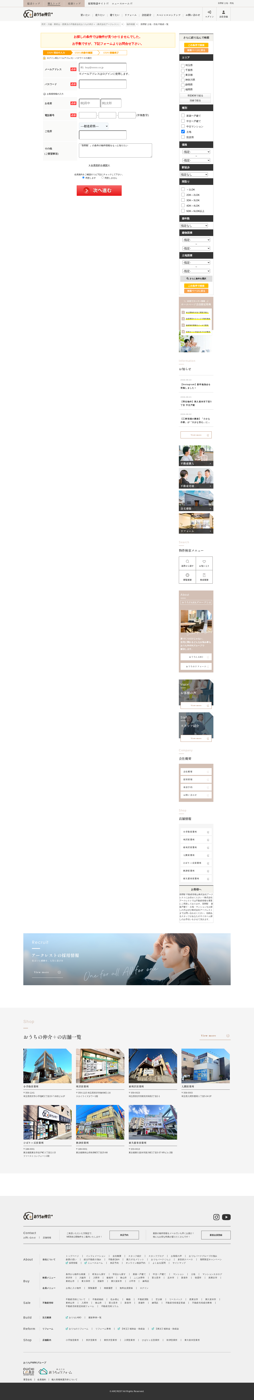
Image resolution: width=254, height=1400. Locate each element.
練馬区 (146, 1281)
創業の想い (71, 1259)
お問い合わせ (193, 15)
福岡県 (189, 89)
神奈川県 (190, 79)
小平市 (132, 1281)
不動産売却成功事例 (202, 1303)
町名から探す (99, 1274)
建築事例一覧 (95, 1317)
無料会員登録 (126, 1288)
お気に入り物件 (73, 1288)
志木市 (171, 1277)
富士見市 (156, 1277)
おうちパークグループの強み (203, 1256)
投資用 (190, 137)
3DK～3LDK (193, 200)
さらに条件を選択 (198, 278)
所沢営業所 (189, 839)
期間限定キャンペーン (211, 1259)
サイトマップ (179, 1263)
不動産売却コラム (110, 1306)
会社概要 (187, 771)
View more (196, 435)
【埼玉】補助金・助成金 (133, 1329)
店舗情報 (47, 1237)
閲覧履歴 (92, 1288)
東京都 (189, 74)
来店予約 (187, 787)
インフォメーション (96, 1256)
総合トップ (33, 3)
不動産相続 (97, 1299)
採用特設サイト (97, 3)
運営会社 (27, 1379)
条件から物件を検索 (75, 1274)
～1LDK (190, 189)
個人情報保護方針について (64, 1379)
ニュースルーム (121, 3)
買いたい (85, 15)
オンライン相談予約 (135, 1263)
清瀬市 (100, 1281)
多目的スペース (185, 1259)
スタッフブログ (156, 1256)
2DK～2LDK (193, 195)
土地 (188, 131)
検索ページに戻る (196, 50)
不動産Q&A (114, 1259)
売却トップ (74, 3)
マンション (178, 1274)
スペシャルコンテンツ (168, 15)
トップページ (72, 1256)
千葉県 (189, 70)
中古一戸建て (193, 121)
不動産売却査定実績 (175, 1303)
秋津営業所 (189, 870)
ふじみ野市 (139, 1277)
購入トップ (54, 3)
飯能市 (110, 1277)
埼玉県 (189, 65)
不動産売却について (75, 1299)
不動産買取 (143, 1299)
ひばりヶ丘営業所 (192, 862)
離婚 (128, 1299)
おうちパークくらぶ (161, 1259)
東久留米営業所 (191, 878)
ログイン (209, 16)
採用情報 (187, 779)
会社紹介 (146, 15)
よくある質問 (159, 1263)
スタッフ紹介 (135, 1256)
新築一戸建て (193, 115)
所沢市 (69, 1277)
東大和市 (86, 1281)
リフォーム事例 (103, 1329)
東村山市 (70, 1281)
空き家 (159, 1299)
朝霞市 (198, 1277)
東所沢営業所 (190, 847)
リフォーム (131, 15)
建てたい (115, 15)
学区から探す (119, 1274)
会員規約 (41, 1379)
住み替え (114, 1299)
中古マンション (194, 126)
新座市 (184, 1277)
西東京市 (213, 1277)
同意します (90, 178)
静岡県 (189, 84)
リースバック (175, 1299)
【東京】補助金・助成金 (167, 1329)
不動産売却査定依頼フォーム (80, 1306)
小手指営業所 (190, 831)
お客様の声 (176, 1256)
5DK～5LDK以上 (195, 211)
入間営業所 (189, 855)
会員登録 (223, 16)
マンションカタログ (212, 1274)
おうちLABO (196, 656)
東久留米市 (116, 1281)
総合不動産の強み (92, 1259)
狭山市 (123, 1277)
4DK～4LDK (193, 205)
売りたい (100, 15)
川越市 (82, 1277)
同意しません (110, 178)
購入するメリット (135, 1259)
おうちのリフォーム (196, 666)
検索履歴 (108, 1288)
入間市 (96, 1277)
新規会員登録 (216, 1235)
